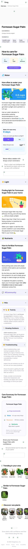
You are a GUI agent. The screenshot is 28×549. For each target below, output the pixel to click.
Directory (14, 546)
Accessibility (23, 544)
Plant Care (3, 6)
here (8, 340)
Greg (20, 118)
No (8, 139)
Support (2, 544)
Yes (20, 139)
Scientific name (6, 40)
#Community (10, 292)
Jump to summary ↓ (14, 67)
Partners (8, 544)
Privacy (13, 544)
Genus (14, 40)
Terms (17, 544)
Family (20, 40)
